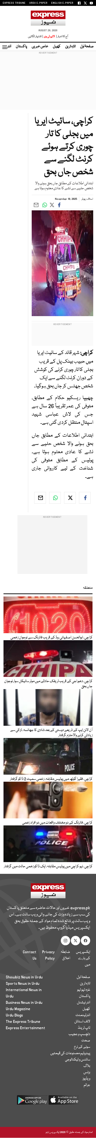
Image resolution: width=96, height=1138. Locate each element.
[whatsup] (55, 498)
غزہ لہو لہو (83, 990)
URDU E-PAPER (38, 3)
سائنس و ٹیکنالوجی (77, 1060)
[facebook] (85, 498)
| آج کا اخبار (61, 36)
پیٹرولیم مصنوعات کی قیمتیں (70, 1053)
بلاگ (86, 1066)
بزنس (86, 1072)
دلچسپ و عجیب (79, 1034)
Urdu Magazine (18, 1009)
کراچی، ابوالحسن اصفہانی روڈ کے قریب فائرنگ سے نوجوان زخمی (51, 637)
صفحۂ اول (87, 46)
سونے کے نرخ (82, 1047)
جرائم (87, 1085)
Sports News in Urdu (22, 983)
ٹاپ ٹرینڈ (84, 1028)
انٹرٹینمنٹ (82, 1015)
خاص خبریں (40, 46)
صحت (85, 1041)
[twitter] (70, 498)
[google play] (32, 1101)
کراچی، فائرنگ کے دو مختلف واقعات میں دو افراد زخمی (57, 823)
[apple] (64, 1101)
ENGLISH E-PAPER (62, 3)
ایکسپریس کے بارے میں (83, 958)
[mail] (40, 498)
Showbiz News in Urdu (24, 977)
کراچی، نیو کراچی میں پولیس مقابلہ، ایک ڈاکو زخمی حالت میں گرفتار (48, 866)
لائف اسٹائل (82, 1021)
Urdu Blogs (14, 1015)
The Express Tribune (23, 1021)
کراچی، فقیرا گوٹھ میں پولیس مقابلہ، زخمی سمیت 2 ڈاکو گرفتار (51, 779)
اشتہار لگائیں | (35, 36)
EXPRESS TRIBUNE (14, 3)
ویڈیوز (86, 1079)
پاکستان (21, 46)
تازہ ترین (70, 46)
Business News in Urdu (24, 1002)
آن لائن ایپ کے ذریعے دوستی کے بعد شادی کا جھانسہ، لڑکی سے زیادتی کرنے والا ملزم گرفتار (51, 732)
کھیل (57, 46)
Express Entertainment (25, 1028)
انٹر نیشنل (83, 1002)
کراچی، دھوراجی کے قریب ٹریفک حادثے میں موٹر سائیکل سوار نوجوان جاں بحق (48, 684)
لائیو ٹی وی (49, 36)
